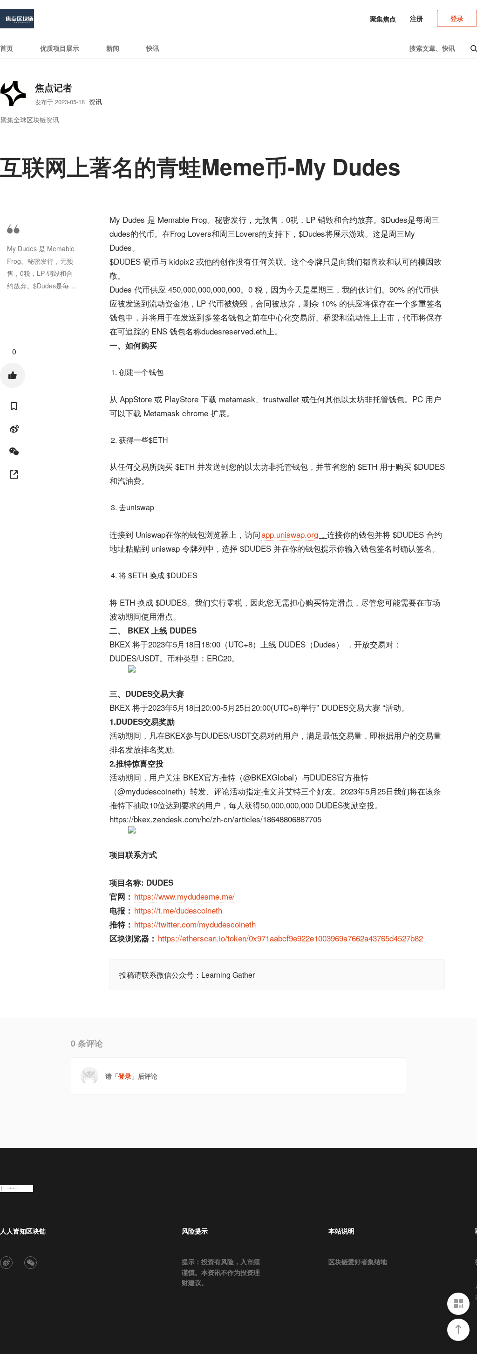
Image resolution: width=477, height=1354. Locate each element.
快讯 (152, 48)
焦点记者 (53, 87)
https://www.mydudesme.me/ (184, 896)
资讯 (95, 101)
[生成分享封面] (14, 474)
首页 (6, 48)
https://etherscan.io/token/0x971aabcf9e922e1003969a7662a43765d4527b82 (290, 938)
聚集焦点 (383, 18)
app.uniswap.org (289, 534)
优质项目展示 (59, 48)
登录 (456, 18)
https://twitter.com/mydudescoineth (195, 924)
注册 (416, 18)
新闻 (112, 48)
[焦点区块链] (17, 18)
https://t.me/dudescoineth (178, 910)
